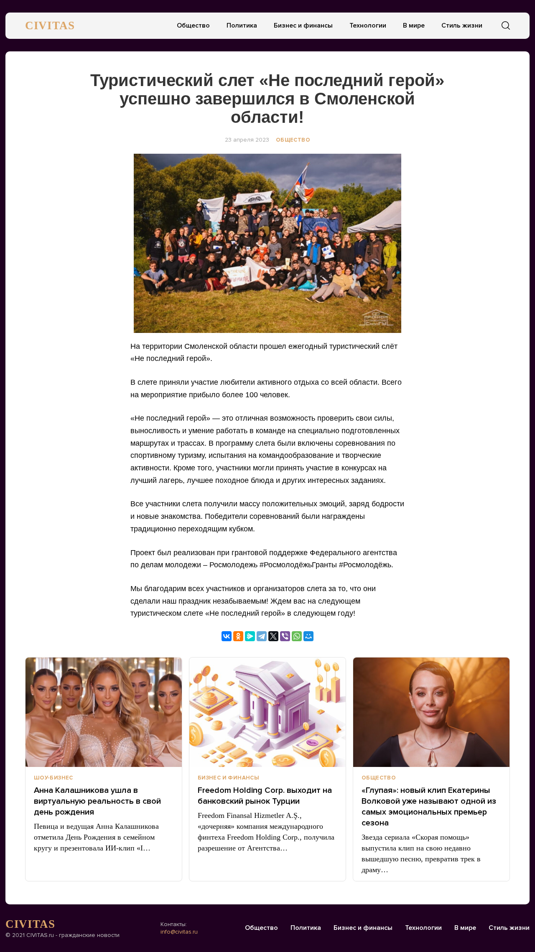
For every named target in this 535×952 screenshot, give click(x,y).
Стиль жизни (461, 25)
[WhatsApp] (297, 636)
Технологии (367, 25)
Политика (242, 25)
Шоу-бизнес (53, 777)
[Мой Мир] (308, 636)
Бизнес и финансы (303, 25)
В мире (414, 25)
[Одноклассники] (238, 636)
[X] (273, 636)
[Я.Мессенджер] (250, 636)
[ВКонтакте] (227, 636)
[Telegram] (262, 636)
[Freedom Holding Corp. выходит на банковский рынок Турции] (267, 712)
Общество (193, 25)
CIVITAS (50, 25)
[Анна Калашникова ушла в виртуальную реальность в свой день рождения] (103, 712)
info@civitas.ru (179, 931)
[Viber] (285, 636)
